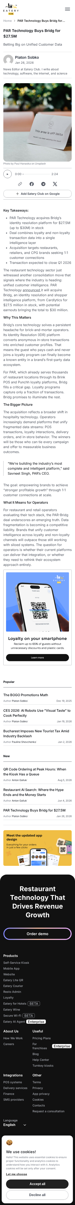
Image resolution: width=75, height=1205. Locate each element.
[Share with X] (55, 184)
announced (32, 290)
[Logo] (11, 9)
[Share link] (20, 184)
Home (7, 20)
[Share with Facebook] (32, 184)
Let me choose (16, 1174)
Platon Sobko (27, 57)
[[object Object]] (37, 848)
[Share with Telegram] (43, 184)
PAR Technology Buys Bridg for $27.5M (40, 21)
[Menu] (67, 9)
